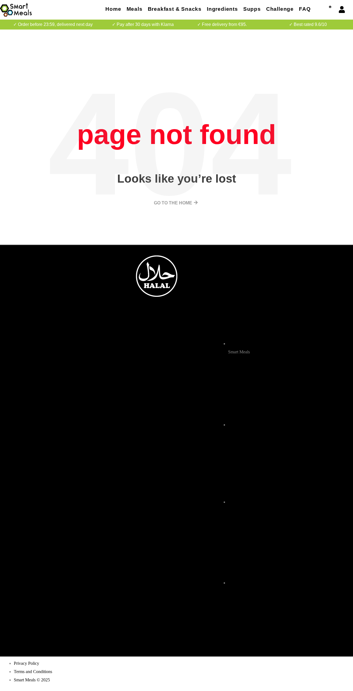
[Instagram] (239, 622)
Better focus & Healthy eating (85, 267)
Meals (135, 9)
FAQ (305, 9)
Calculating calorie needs (81, 317)
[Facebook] (224, 622)
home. (61, 257)
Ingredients (222, 9)
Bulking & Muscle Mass (79, 297)
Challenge (280, 9)
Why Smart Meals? (74, 307)
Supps (252, 9)
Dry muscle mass (73, 277)
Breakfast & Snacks (175, 9)
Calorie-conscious (74, 287)
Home (113, 9)
